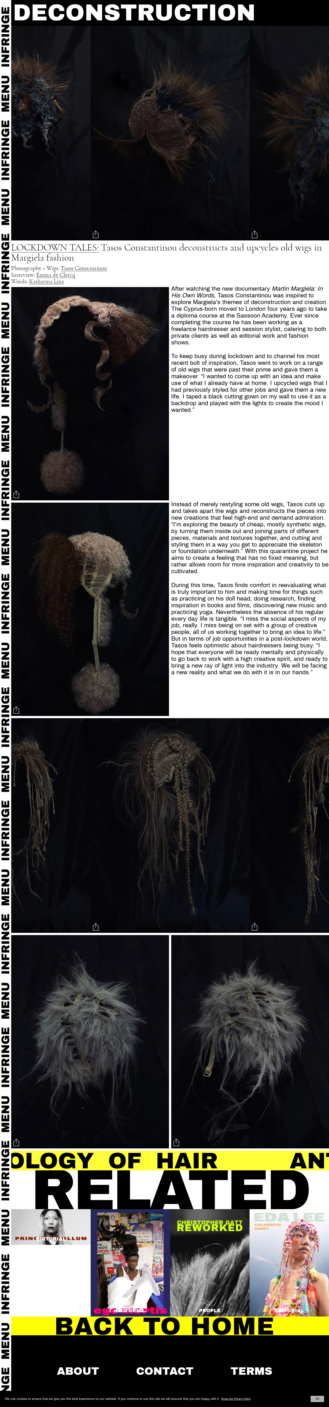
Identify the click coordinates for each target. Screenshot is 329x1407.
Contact (165, 1371)
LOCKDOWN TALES (54, 248)
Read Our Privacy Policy (236, 1399)
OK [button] (317, 1399)
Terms (251, 1371)
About (78, 1371)
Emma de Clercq (55, 275)
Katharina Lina (46, 281)
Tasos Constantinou (84, 268)
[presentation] (27, 134)
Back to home (164, 1326)
